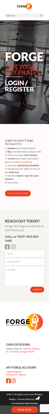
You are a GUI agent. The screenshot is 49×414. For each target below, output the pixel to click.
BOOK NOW (24, 409)
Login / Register (18, 193)
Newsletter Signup (16, 374)
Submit (37, 289)
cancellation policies (20, 162)
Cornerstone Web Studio (24, 403)
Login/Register (14, 371)
